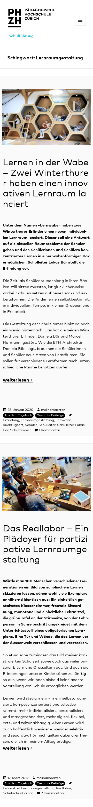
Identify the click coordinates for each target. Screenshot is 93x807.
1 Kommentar (49, 430)
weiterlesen (18, 380)
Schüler (31, 425)
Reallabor (63, 788)
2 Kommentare (53, 793)
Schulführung (21, 36)
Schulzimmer (20, 430)
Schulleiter (47, 425)
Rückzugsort (13, 425)
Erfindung (11, 420)
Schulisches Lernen (18, 793)
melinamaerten (53, 410)
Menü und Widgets (80, 25)
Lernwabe (64, 420)
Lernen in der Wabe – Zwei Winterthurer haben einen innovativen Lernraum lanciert (46, 183)
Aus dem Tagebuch (18, 415)
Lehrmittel (11, 788)
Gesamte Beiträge (50, 415)
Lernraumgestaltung (37, 420)
